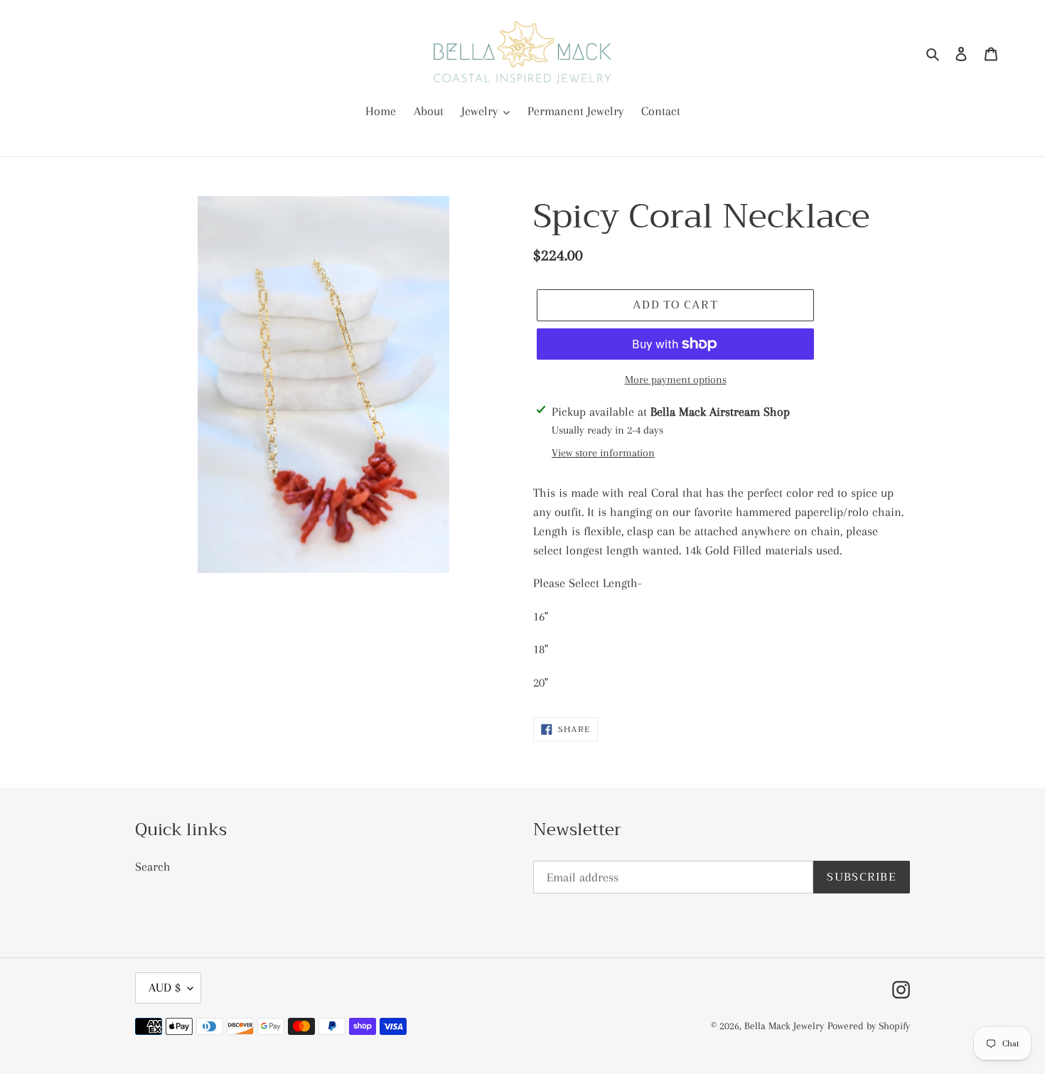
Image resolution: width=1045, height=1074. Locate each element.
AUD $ (165, 987)
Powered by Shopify (868, 1025)
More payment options (676, 379)
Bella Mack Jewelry (784, 1025)
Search (153, 866)
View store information (603, 452)
